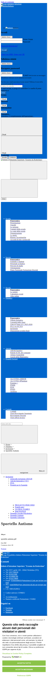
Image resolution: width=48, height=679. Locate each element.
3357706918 (13, 572)
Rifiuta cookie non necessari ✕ (33, 620)
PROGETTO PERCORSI (24, 505)
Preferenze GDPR (24, 675)
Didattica (9, 447)
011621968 (13, 574)
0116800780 (13, 576)
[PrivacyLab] (16, 657)
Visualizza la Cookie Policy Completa (17, 653)
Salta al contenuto (7, 2)
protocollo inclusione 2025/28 (21, 479)
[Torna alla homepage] (24, 160)
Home (8, 445)
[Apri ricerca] (28, 170)
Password (26, 42)
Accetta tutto (24, 663)
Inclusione (9, 449)
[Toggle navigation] (19, 188)
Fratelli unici (19, 507)
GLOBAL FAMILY (22, 509)
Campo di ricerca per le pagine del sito (15, 422)
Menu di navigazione (32, 472)
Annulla (4, 157)
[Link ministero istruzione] (11, 4)
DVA (12, 483)
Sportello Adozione (17, 518)
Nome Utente (28, 39)
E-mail (25, 75)
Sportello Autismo (17, 515)
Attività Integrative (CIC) (19, 481)
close (3, 199)
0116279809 (13, 578)
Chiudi (4, 99)
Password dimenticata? (9, 46)
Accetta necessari (24, 669)
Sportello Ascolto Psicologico (21, 513)
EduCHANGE (20, 511)
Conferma (12, 157)
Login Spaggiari (18, 84)
